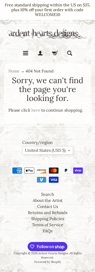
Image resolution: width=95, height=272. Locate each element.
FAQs (47, 230)
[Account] (40, 53)
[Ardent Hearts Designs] (47, 33)
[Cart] (55, 53)
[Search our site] (69, 53)
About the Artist (48, 200)
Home (14, 70)
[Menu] (25, 53)
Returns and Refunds (47, 212)
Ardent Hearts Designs (53, 253)
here (35, 110)
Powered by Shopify (47, 262)
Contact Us (47, 206)
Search (47, 194)
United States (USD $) (45, 150)
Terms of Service (47, 224)
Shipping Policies (47, 218)
